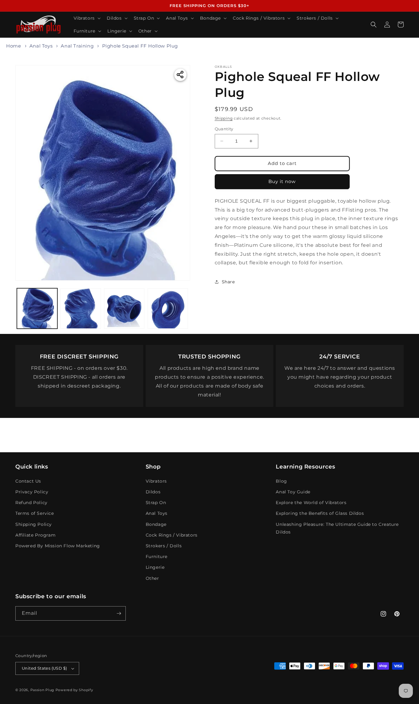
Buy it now (282, 181)
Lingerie (155, 567)
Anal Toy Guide (293, 492)
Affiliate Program (35, 535)
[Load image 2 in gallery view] (80, 308)
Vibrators (156, 481)
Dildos (153, 492)
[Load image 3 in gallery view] (124, 308)
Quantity (224, 128)
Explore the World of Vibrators (311, 502)
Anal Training (77, 46)
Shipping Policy (33, 524)
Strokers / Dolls (164, 546)
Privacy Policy (31, 492)
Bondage (156, 524)
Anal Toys (40, 46)
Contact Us (28, 481)
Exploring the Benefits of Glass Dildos (320, 513)
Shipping (224, 118)
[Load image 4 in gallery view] (168, 308)
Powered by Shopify (74, 690)
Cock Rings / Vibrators (172, 535)
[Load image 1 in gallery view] (37, 308)
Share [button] (228, 281)
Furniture (156, 556)
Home (13, 46)
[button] (86, 18)
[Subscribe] (118, 613)
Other (152, 578)
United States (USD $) (44, 668)
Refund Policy (31, 502)
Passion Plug (42, 690)
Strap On (156, 502)
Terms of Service (34, 513)
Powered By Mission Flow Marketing (57, 546)
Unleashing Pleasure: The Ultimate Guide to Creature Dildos (337, 528)
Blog (281, 481)
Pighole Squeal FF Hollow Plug (140, 46)
